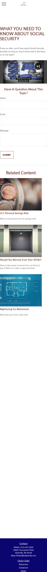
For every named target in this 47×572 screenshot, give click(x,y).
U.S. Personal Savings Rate (14, 213)
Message (4, 130)
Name (3, 98)
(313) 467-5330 (26, 547)
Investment (23, 567)
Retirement (23, 564)
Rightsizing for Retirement (14, 309)
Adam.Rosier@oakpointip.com (23, 555)
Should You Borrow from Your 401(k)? (21, 260)
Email (2, 114)
